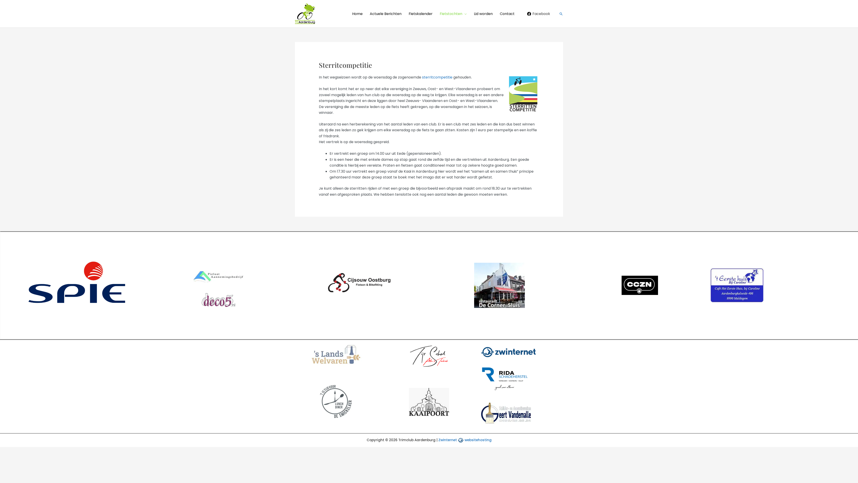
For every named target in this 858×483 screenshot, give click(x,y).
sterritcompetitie (437, 77)
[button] (464, 14)
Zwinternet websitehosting (465, 440)
